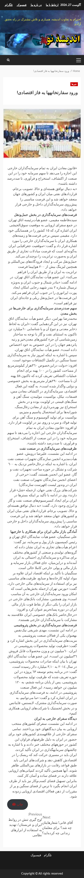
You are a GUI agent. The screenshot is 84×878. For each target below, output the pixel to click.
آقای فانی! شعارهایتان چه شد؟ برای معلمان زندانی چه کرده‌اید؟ (57, 825)
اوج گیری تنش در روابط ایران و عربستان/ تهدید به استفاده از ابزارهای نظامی (25, 825)
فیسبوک (36, 855)
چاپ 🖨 (17, 804)
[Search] (8, 60)
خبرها (74, 84)
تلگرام (48, 855)
